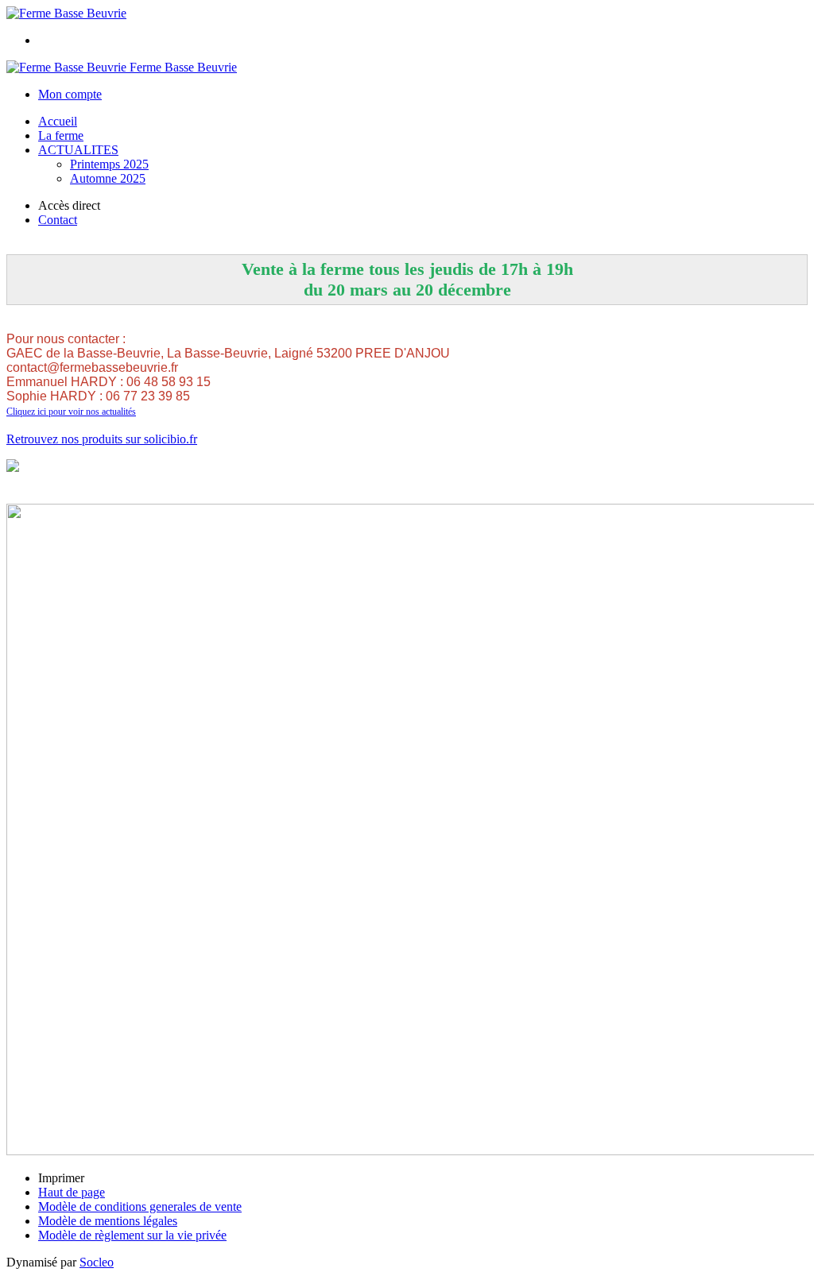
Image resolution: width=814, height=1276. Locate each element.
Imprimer (61, 1178)
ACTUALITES (78, 150)
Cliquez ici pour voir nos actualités (71, 411)
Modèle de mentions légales (107, 1221)
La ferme (60, 135)
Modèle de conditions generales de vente (140, 1206)
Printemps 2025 (109, 164)
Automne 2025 (107, 178)
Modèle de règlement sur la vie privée (132, 1235)
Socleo (96, 1262)
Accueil (57, 121)
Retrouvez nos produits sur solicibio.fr (101, 439)
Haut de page (71, 1192)
